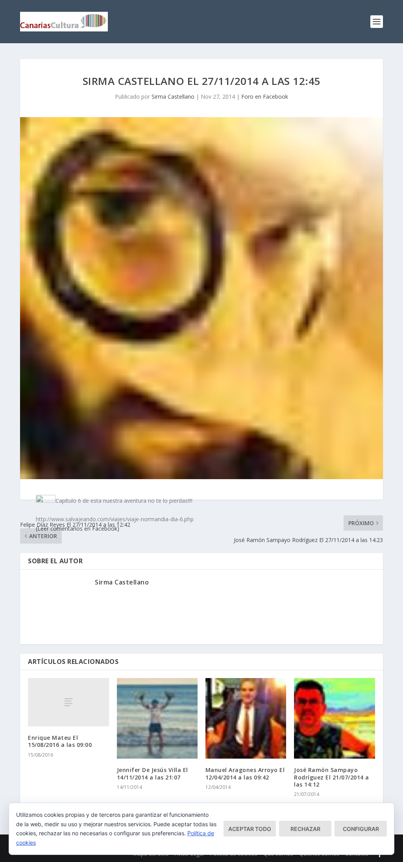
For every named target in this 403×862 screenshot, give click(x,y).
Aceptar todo (249, 828)
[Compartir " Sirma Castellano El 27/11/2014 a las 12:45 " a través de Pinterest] (213, 579)
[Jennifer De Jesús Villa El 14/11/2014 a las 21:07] (157, 718)
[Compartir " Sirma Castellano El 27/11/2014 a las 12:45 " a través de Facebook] (150, 579)
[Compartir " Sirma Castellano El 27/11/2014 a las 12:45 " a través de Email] (276, 579)
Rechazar (305, 828)
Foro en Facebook (264, 96)
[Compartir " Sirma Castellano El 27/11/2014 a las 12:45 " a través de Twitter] (166, 579)
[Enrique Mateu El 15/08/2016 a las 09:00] (68, 702)
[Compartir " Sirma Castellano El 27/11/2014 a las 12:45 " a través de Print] (292, 579)
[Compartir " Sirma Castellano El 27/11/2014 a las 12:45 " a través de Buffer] (245, 579)
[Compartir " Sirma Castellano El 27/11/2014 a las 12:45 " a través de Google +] (182, 579)
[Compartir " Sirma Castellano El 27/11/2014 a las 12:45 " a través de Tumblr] (197, 579)
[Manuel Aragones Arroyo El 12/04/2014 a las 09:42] (245, 718)
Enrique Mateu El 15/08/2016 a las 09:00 (60, 741)
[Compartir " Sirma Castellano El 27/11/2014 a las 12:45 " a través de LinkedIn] (229, 579)
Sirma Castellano (173, 96)
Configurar (361, 828)
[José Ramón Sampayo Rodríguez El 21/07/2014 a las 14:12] (334, 718)
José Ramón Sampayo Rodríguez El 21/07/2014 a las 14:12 (331, 777)
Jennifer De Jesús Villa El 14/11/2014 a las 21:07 (152, 773)
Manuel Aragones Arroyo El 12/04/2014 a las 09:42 (245, 773)
